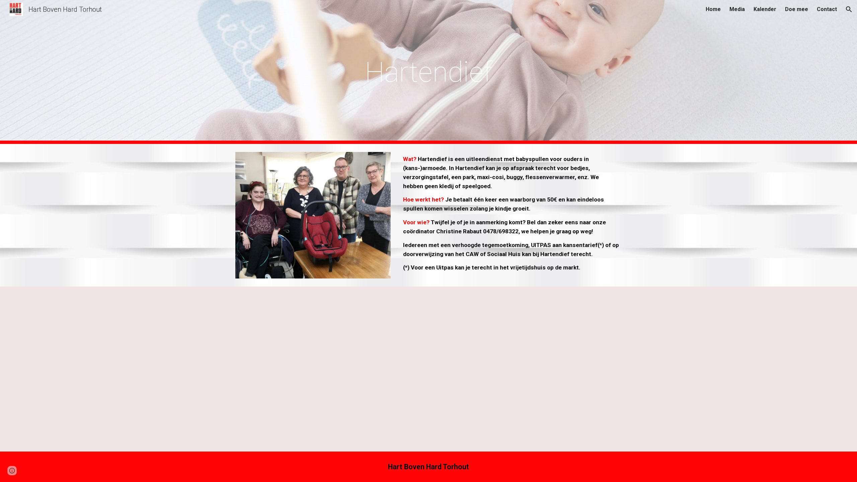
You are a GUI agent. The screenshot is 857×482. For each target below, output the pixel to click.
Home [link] (713, 9)
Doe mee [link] (796, 9)
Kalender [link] (765, 9)
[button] (849, 9)
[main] (428, 72)
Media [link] (737, 9)
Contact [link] (827, 9)
